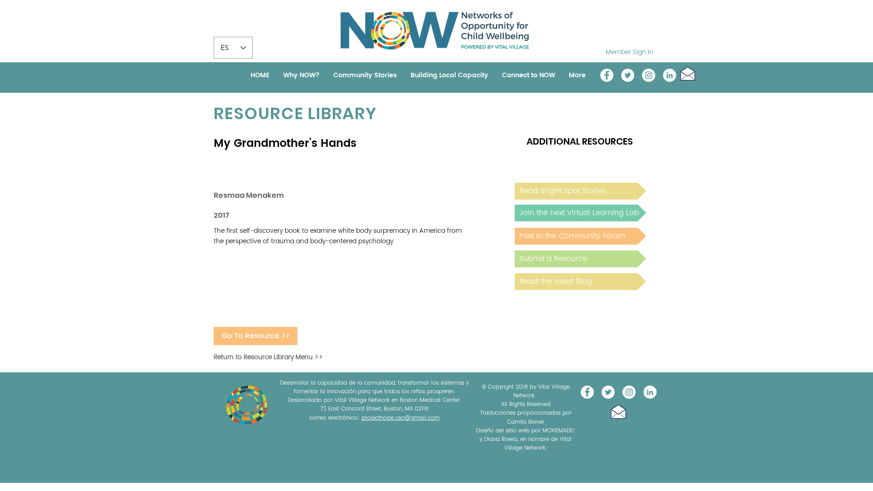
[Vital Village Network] (606, 75)
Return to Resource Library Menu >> (268, 357)
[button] (687, 73)
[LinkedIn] (669, 75)
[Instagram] (648, 75)
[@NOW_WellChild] (627, 75)
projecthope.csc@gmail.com (400, 418)
